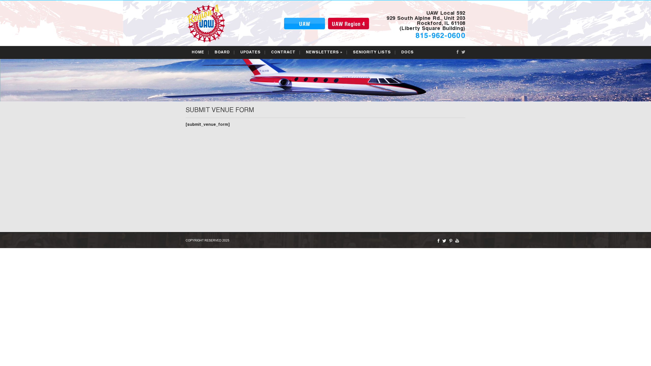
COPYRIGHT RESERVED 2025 (207, 240)
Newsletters (324, 52)
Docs (407, 52)
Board (222, 52)
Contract (283, 52)
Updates (250, 52)
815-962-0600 (440, 36)
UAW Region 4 (348, 24)
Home (198, 52)
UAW (304, 24)
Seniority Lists (372, 52)
